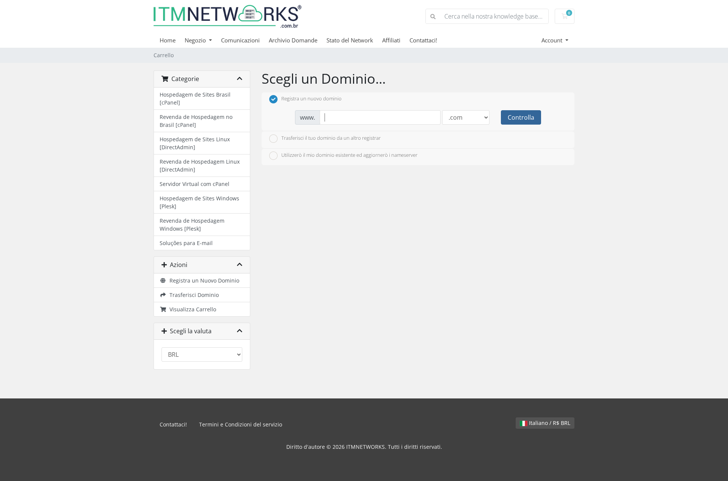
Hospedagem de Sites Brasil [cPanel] (195, 98)
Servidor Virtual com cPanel (194, 183)
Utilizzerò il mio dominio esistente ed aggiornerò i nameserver (349, 155)
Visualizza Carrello (191, 309)
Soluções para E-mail (186, 243)
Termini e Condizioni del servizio (240, 424)
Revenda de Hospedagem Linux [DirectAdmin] (200, 165)
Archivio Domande (293, 40)
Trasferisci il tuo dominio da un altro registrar (331, 137)
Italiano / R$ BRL (548, 422)
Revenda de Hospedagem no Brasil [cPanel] (196, 120)
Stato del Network (349, 40)
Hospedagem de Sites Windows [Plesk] (199, 202)
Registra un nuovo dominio (311, 98)
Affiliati (391, 40)
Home (168, 40)
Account (552, 40)
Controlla (521, 117)
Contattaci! (423, 40)
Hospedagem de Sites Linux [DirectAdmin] (195, 143)
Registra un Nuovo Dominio (202, 280)
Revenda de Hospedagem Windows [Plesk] (192, 224)
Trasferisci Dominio (192, 294)
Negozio (196, 40)
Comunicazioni (240, 40)
